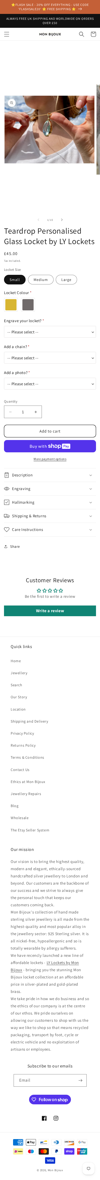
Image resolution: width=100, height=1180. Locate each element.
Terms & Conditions (27, 757)
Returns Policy (23, 745)
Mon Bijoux (55, 1170)
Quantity (10, 401)
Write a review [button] (50, 611)
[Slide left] (38, 220)
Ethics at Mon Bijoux (28, 781)
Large (66, 279)
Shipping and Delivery (29, 721)
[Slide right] (62, 220)
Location (18, 709)
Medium (41, 279)
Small (15, 279)
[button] (7, 34)
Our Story (19, 697)
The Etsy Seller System (30, 830)
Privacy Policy (22, 733)
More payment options (50, 459)
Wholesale (20, 817)
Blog (14, 805)
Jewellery (19, 672)
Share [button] (15, 546)
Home (16, 660)
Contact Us (20, 769)
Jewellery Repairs (26, 793)
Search (16, 684)
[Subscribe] (80, 1080)
